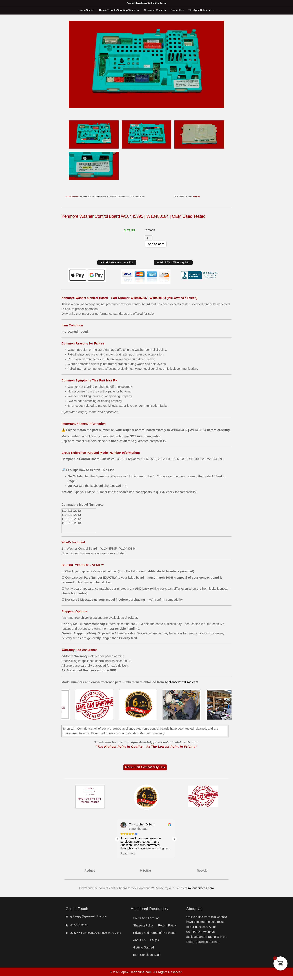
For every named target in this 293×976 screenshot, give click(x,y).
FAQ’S (154, 940)
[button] (174, 839)
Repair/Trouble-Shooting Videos (117, 10)
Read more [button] (128, 853)
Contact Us (177, 10)
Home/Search (86, 10)
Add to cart (156, 244)
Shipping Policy (143, 925)
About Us (139, 940)
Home (68, 196)
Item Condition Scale (147, 954)
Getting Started (143, 947)
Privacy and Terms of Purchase (154, 932)
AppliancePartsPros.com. (182, 682)
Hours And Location (146, 918)
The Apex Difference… (201, 10)
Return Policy (167, 925)
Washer (75, 196)
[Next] (225, 704)
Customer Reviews (155, 10)
